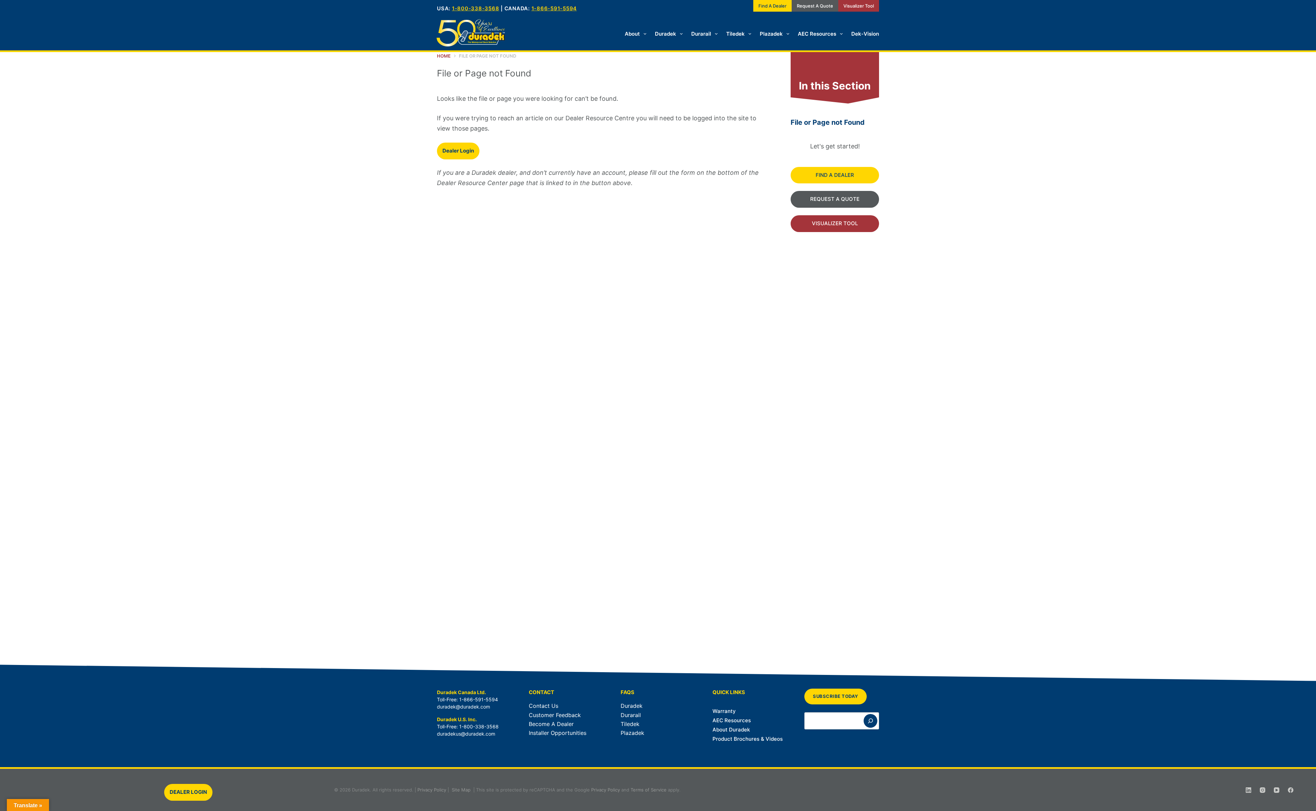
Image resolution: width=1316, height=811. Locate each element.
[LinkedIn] (1248, 790)
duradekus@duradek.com (466, 734)
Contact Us (543, 705)
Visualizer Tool (858, 6)
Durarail (701, 34)
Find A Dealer (772, 6)
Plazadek (771, 34)
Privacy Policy (431, 789)
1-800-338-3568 (475, 8)
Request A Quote (815, 6)
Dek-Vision (865, 34)
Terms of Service (649, 789)
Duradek (665, 34)
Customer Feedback (555, 715)
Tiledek (735, 34)
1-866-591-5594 (554, 8)
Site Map (461, 789)
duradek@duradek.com (463, 707)
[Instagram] (1262, 790)
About (632, 34)
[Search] (870, 721)
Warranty (724, 711)
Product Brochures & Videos (747, 739)
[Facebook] (1290, 790)
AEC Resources (817, 34)
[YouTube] (1276, 790)
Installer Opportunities (557, 732)
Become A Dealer (551, 724)
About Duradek (731, 729)
